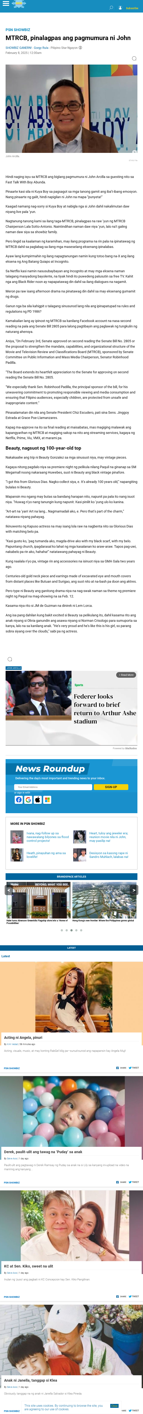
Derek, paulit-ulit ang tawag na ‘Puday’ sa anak (43, 1152)
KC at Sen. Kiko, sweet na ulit (28, 1266)
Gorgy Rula (41, 48)
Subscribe (132, 8)
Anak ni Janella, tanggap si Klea (30, 1380)
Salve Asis (12, 1158)
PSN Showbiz (18, 30)
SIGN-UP (111, 787)
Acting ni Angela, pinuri (23, 1037)
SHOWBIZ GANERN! (19, 48)
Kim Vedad (12, 1044)
